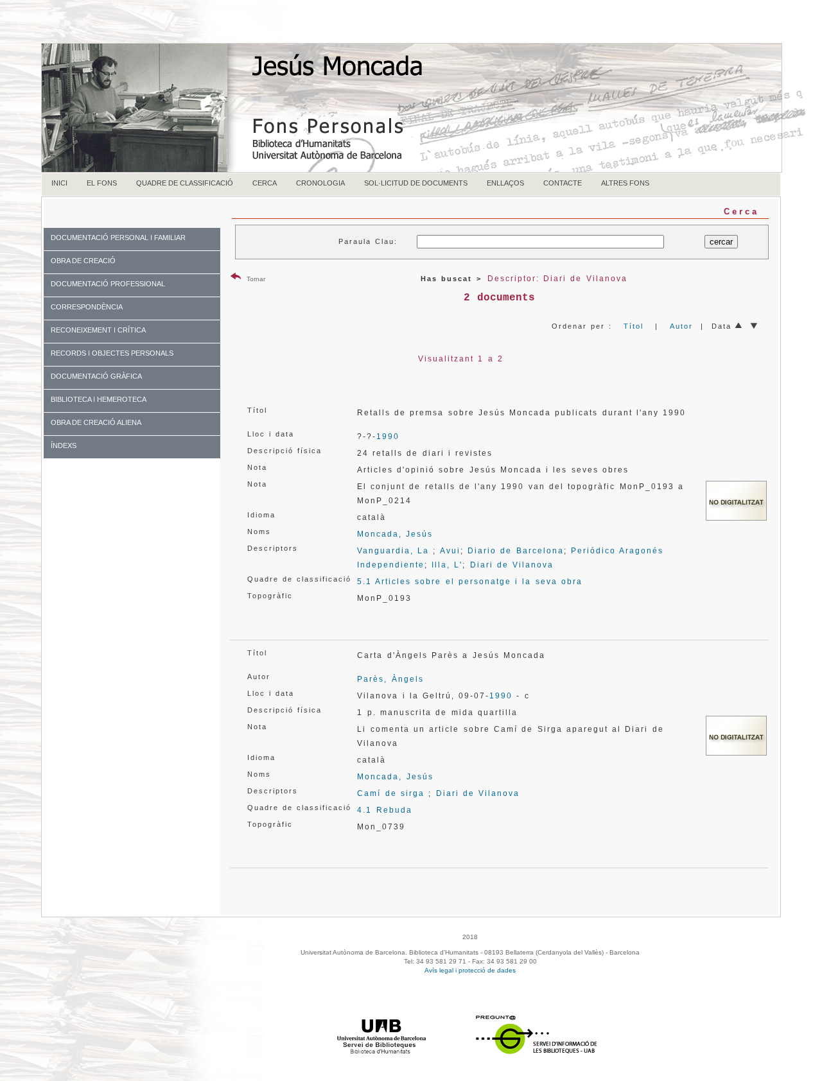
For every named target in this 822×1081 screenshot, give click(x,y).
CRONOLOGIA (320, 183)
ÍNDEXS (63, 445)
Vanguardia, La (393, 550)
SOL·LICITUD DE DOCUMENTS (416, 183)
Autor (681, 326)
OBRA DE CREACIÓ (83, 260)
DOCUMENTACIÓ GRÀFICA (96, 376)
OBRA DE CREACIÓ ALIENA (96, 422)
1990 (387, 436)
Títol (633, 326)
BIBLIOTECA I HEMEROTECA (98, 399)
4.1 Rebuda (384, 810)
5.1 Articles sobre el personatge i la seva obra (469, 581)
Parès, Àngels (390, 679)
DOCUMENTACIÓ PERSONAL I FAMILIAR (118, 237)
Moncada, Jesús (395, 534)
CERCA (264, 183)
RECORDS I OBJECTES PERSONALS (112, 353)
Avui (450, 550)
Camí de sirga (390, 793)
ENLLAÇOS (505, 183)
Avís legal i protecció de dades (470, 970)
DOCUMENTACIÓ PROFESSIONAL (108, 284)
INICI (59, 183)
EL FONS (102, 183)
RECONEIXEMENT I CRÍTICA (98, 330)
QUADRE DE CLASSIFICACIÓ (184, 183)
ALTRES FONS (625, 183)
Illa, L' (447, 564)
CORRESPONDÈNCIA (87, 307)
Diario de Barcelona (516, 550)
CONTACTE (562, 183)
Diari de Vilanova (512, 564)
